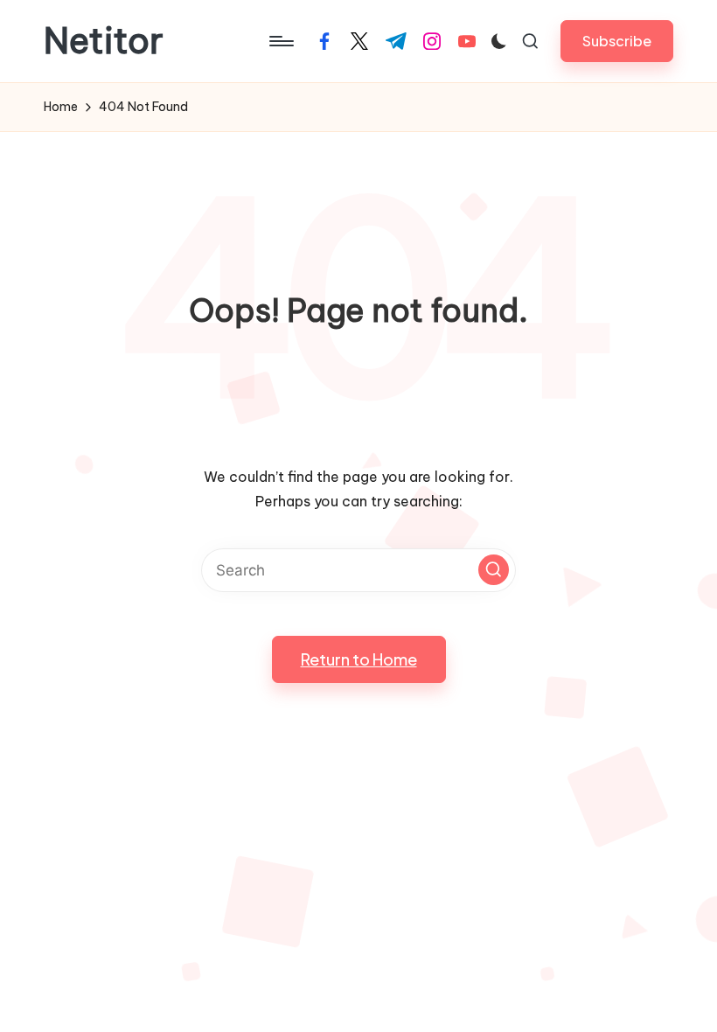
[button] (616, 40)
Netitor (104, 41)
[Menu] (280, 41)
